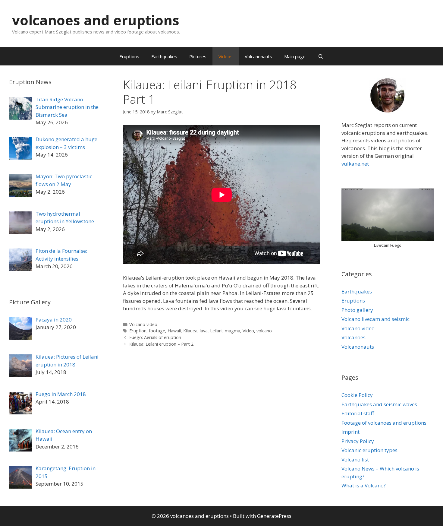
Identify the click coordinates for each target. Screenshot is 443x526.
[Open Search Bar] (320, 56)
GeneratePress (274, 515)
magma (232, 331)
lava (204, 331)
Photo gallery (357, 309)
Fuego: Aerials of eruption (155, 337)
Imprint (350, 431)
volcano (264, 331)
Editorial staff (357, 413)
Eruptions (129, 56)
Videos (225, 56)
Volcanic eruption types (369, 450)
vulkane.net (355, 163)
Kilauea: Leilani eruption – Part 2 (161, 344)
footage (157, 331)
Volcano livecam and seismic (375, 318)
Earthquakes (164, 56)
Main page (295, 56)
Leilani (216, 331)
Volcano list (355, 459)
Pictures (197, 56)
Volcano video (143, 324)
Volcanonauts (258, 56)
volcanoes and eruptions (95, 20)
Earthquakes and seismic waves (379, 404)
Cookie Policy (357, 394)
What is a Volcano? (363, 485)
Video (248, 331)
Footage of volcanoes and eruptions (383, 422)
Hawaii (174, 331)
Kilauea (190, 331)
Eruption (137, 331)
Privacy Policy (357, 441)
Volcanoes (353, 337)
